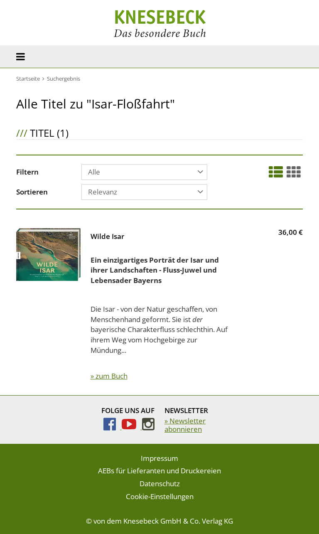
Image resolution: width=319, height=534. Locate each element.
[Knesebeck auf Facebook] (112, 426)
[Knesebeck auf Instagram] (148, 426)
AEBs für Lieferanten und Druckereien (159, 470)
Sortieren (32, 192)
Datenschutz (160, 483)
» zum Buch (109, 376)
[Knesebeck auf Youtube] (132, 426)
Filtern (27, 172)
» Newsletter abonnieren (185, 425)
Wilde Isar (107, 236)
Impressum (159, 458)
